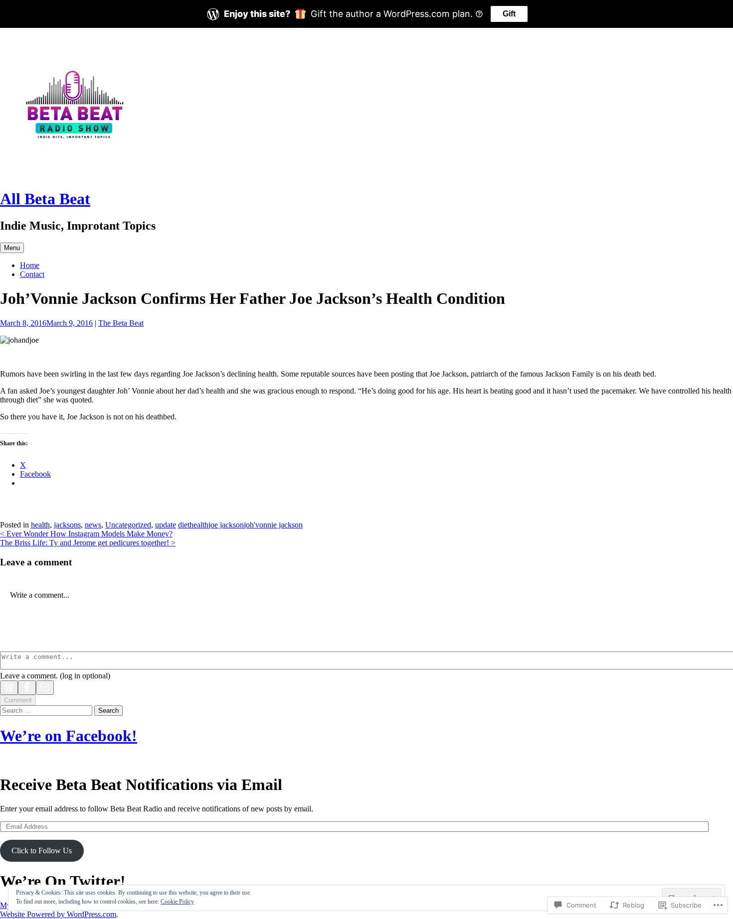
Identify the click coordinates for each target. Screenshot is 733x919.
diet (183, 525)
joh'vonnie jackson (273, 525)
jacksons (67, 525)
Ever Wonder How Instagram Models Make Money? (86, 533)
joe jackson (226, 525)
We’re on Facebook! (68, 736)
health (40, 525)
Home (29, 265)
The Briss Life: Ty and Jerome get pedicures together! (88, 542)
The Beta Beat (121, 323)
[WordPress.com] (9, 687)
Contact (32, 274)
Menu (12, 248)
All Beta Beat (45, 199)
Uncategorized (128, 525)
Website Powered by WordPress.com (58, 914)
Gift (509, 13)
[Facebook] (27, 687)
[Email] (45, 687)
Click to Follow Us (41, 850)
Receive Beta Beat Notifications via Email (141, 784)
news (93, 525)
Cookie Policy (177, 901)
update (165, 525)
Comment (18, 700)
